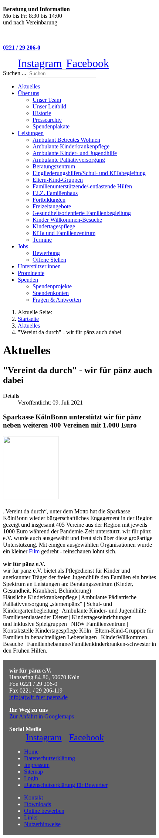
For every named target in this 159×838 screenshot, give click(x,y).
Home (31, 751)
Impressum (37, 765)
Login (31, 778)
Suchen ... (14, 73)
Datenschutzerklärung (49, 758)
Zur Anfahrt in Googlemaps (41, 716)
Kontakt (33, 797)
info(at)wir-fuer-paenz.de (38, 697)
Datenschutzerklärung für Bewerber (66, 785)
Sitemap (33, 771)
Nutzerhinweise (42, 824)
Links (30, 817)
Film (34, 551)
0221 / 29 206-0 (21, 47)
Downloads (37, 804)
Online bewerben (44, 811)
